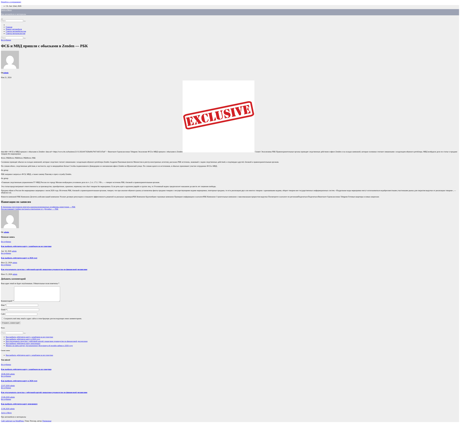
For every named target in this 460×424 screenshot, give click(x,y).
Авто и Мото (6, 10)
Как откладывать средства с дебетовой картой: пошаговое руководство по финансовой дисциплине (44, 269)
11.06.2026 (5, 409)
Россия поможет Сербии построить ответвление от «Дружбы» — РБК (29, 209)
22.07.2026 (5, 386)
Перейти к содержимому (11, 2)
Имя (3, 305)
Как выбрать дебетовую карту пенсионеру (23, 343)
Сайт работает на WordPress (12, 421)
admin (6, 73)
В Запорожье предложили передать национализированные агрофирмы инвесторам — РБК (38, 207)
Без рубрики (6, 40)
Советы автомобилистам (16, 31)
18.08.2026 (5, 374)
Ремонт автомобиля (14, 29)
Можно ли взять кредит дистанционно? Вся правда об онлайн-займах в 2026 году (39, 346)
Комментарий (7, 301)
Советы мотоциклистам (15, 33)
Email (4, 310)
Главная (9, 27)
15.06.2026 (5, 397)
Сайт (3, 314)
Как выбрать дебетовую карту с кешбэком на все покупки (26, 246)
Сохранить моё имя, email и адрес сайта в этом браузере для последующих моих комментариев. (43, 319)
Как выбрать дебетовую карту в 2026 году (19, 258)
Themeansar (46, 421)
